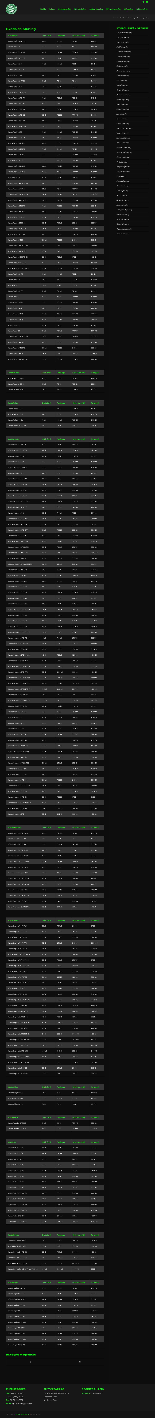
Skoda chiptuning (122, 200)
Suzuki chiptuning (122, 219)
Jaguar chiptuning (122, 109)
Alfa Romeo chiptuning (124, 32)
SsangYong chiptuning (124, 210)
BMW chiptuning (122, 47)
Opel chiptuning (122, 162)
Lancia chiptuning (122, 123)
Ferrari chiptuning (122, 76)
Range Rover (120, 176)
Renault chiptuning (123, 181)
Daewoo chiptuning (123, 71)
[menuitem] (43, 9)
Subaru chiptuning (122, 214)
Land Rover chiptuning (124, 128)
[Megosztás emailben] (79, 1361)
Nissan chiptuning (122, 157)
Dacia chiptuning (122, 66)
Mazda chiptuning (122, 143)
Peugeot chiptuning (123, 166)
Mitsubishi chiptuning (124, 152)
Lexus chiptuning (122, 133)
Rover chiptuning (122, 186)
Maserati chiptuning (123, 138)
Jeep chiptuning (121, 114)
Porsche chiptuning (123, 171)
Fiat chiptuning (121, 80)
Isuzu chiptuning (122, 104)
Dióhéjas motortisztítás (22, 1414)
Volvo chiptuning (122, 234)
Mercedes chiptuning (123, 147)
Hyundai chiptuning (123, 95)
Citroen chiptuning (123, 61)
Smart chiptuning (122, 205)
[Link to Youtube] (147, 2)
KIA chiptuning (121, 119)
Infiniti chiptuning (122, 99)
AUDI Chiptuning (122, 37)
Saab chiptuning (122, 190)
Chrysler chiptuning (123, 56)
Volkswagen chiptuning (124, 229)
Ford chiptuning (122, 85)
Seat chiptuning (121, 195)
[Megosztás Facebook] (30, 1361)
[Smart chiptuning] (2, 709)
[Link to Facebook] (143, 2)
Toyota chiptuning (122, 224)
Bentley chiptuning (122, 42)
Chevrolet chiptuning (123, 51)
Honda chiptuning (122, 90)
